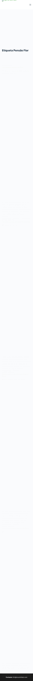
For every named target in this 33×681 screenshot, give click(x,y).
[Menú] (30, 5)
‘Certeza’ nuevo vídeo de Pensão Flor (16, 222)
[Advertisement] (16, 26)
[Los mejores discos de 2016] (16, 135)
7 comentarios (25, 218)
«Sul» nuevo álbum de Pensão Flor (15, 528)
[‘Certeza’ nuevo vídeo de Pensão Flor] (16, 290)
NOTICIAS (4, 220)
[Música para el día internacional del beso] (16, 444)
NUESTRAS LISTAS (7, 65)
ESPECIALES (11, 372)
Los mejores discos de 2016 (12, 67)
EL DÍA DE (4, 372)
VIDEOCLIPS (11, 220)
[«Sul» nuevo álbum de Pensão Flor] (16, 596)
